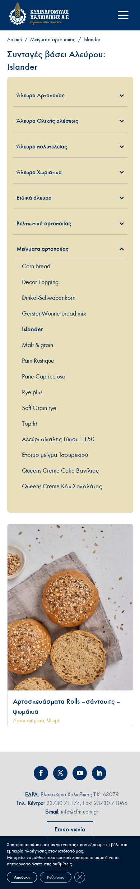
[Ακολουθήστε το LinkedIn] (99, 773)
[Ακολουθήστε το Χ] (60, 773)
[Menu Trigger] (123, 15)
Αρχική (14, 39)
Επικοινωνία (70, 829)
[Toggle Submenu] (111, 95)
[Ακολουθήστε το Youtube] (80, 773)
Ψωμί (53, 720)
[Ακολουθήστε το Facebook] (41, 773)
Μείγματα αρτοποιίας (52, 39)
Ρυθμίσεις (55, 877)
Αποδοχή (22, 877)
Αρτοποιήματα (28, 720)
